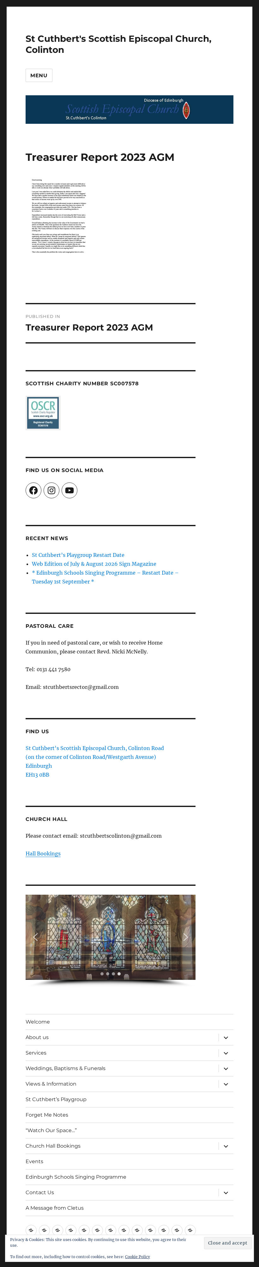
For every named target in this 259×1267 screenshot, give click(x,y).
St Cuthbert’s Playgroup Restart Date (78, 555)
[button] (35, 937)
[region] (111, 941)
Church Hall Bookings (53, 1146)
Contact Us (40, 1192)
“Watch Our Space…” (51, 1130)
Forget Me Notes (47, 1115)
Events (34, 1161)
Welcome (38, 1022)
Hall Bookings (43, 853)
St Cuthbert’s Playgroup (56, 1099)
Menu (39, 75)
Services (36, 1053)
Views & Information (51, 1084)
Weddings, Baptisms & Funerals (65, 1068)
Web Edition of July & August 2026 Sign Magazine (94, 564)
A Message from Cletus (55, 1208)
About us (37, 1037)
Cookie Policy (137, 1256)
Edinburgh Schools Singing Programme (76, 1177)
